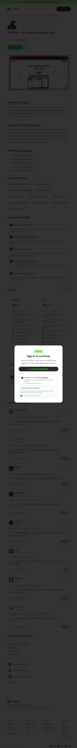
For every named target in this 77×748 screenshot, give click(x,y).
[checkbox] (22, 378)
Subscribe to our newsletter (36, 377)
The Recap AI (44, 377)
